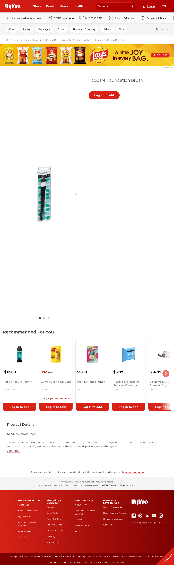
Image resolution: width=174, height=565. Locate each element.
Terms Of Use (94, 556)
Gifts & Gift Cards (55, 530)
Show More (13, 451)
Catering (51, 536)
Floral (121, 29)
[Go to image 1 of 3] (40, 318)
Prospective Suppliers (60, 562)
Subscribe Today (134, 472)
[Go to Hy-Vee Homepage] (13, 6)
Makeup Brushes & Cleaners (88, 40)
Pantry (26, 29)
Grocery (50, 507)
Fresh (12, 29)
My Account (24, 516)
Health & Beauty (12, 40)
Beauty (27, 40)
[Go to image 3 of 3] (48, 318)
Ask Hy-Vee (23, 504)
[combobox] (115, 6)
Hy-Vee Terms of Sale (112, 485)
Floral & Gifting (54, 519)
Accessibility (118, 562)
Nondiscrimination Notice (97, 562)
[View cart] (164, 6)
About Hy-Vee (82, 504)
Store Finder (24, 537)
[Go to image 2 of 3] (44, 318)
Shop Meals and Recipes (114, 513)
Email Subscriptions (28, 510)
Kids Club (107, 524)
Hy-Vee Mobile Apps (113, 519)
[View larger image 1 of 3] (44, 194)
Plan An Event (54, 542)
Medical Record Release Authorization (131, 556)
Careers (78, 519)
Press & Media (24, 531)
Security (81, 556)
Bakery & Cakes (54, 524)
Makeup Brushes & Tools (58, 40)
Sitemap (12, 556)
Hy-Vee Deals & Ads (112, 507)
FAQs (77, 531)
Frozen (61, 29)
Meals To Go (52, 513)
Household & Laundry (84, 29)
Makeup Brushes (115, 40)
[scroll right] (165, 373)
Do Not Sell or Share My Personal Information (52, 556)
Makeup (37, 40)
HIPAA (107, 556)
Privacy (23, 556)
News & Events (82, 525)
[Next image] (76, 194)
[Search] (132, 6)
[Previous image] (12, 194)
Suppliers (77, 562)
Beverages (44, 29)
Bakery (107, 29)
